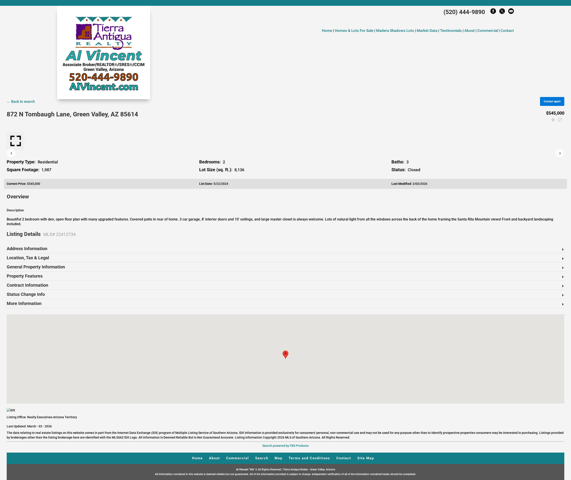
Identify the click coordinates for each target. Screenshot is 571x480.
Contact (507, 30)
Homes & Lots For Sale (354, 30)
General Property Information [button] (36, 267)
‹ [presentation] (11, 153)
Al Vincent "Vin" (245, 469)
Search (261, 458)
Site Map (365, 458)
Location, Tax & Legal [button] (28, 257)
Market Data (427, 30)
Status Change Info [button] (26, 294)
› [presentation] (560, 153)
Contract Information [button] (27, 285)
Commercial (487, 30)
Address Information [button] (27, 248)
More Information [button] (24, 303)
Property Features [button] (25, 276)
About (469, 30)
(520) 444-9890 (464, 12)
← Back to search (21, 101)
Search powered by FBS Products (285, 445)
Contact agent (552, 101)
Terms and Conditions (309, 458)
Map (278, 458)
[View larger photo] (16, 141)
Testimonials (451, 30)
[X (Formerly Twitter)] (502, 12)
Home (327, 30)
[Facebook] (493, 12)
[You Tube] (511, 12)
